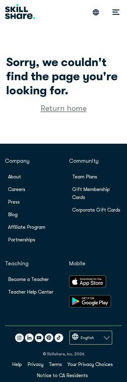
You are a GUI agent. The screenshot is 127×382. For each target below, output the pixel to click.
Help (17, 364)
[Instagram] (19, 337)
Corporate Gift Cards (96, 210)
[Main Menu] (116, 12)
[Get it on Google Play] (90, 306)
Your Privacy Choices (90, 364)
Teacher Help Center (30, 292)
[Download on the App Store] (87, 286)
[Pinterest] (49, 337)
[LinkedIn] (29, 337)
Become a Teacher (28, 279)
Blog (13, 214)
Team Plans (84, 177)
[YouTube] (39, 337)
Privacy (35, 364)
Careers (16, 189)
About (14, 177)
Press (14, 202)
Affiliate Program (26, 227)
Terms (55, 364)
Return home (64, 108)
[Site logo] (20, 12)
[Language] (96, 12)
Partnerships (21, 240)
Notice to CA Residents (62, 375)
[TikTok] (59, 337)
